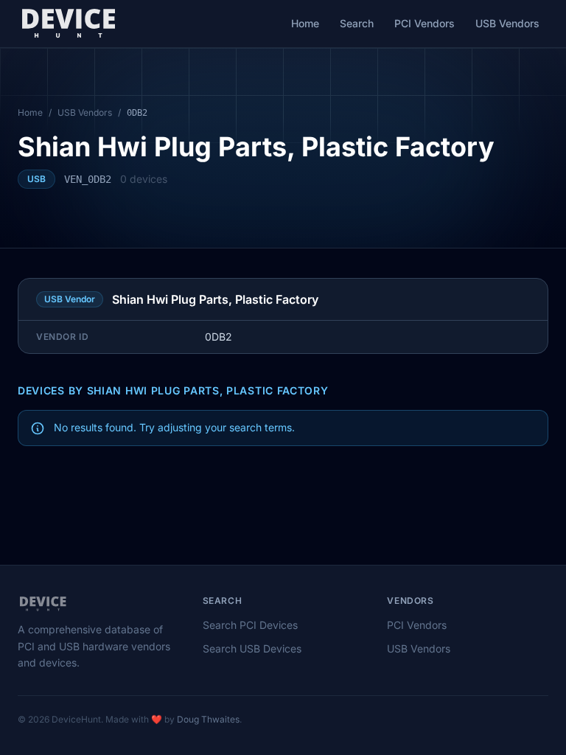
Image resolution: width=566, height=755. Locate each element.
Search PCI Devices (250, 625)
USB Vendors (507, 23)
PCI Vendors (424, 23)
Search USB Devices (252, 648)
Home (305, 23)
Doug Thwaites (208, 719)
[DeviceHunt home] (68, 23)
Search (357, 23)
